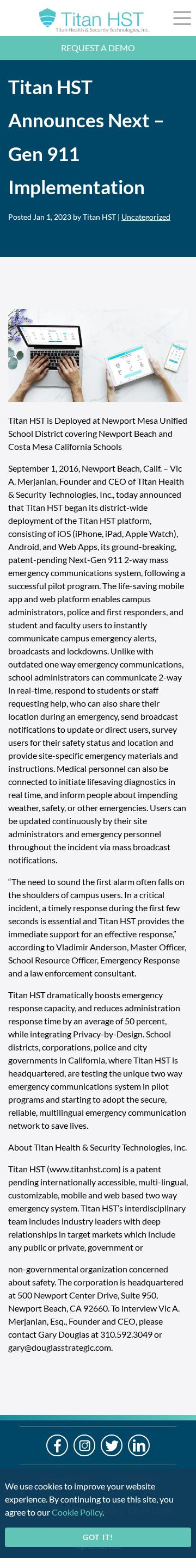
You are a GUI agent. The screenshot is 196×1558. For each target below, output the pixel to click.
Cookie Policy (77, 1512)
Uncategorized (145, 216)
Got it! (98, 1537)
